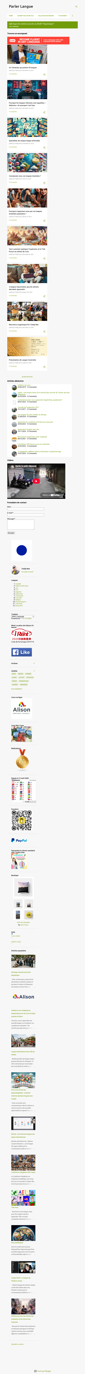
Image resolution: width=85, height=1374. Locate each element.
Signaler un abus (17, 1344)
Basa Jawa (19, 606)
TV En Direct (62, 15)
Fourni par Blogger (44, 1371)
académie (28, 673)
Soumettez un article (25, 15)
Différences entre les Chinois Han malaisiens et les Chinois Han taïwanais (22, 1319)
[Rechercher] (76, 6)
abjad (14, 673)
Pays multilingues (17, 1243)
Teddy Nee (25, 569)
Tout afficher (13, 26)
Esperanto (19, 594)
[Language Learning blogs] (22, 771)
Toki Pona (14, 1207)
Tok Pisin (18, 604)
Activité (21, 677)
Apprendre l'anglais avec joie (28, 429)
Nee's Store (24, 925)
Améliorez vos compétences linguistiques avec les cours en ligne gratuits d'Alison (23, 1013)
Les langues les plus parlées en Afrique (32, 415)
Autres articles (27, 376)
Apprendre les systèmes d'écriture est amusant (35, 422)
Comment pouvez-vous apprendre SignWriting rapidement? (40, 400)
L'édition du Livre (24, 385)
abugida (20, 673)
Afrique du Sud (23, 681)
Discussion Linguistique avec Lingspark (32, 437)
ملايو (16, 588)
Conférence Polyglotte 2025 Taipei (23, 1172)
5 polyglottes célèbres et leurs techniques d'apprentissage (39, 451)
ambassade (23, 684)
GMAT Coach (16, 942)
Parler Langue (21, 6)
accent (14, 677)
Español (18, 592)
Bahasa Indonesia (21, 586)
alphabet (15, 684)
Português (19, 596)
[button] (44, 74)
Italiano (18, 600)
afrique (14, 681)
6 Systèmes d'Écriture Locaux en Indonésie (34, 444)
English (18, 584)
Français (18, 598)
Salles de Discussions (46, 15)
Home (11, 15)
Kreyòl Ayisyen (20, 602)
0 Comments (13, 74)
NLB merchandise (23, 922)
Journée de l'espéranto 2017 (28, 407)
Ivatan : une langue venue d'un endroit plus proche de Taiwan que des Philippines (44, 393)
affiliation (30, 677)
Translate (28, 618)
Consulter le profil (27, 572)
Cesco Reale (15, 936)
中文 (16, 590)
